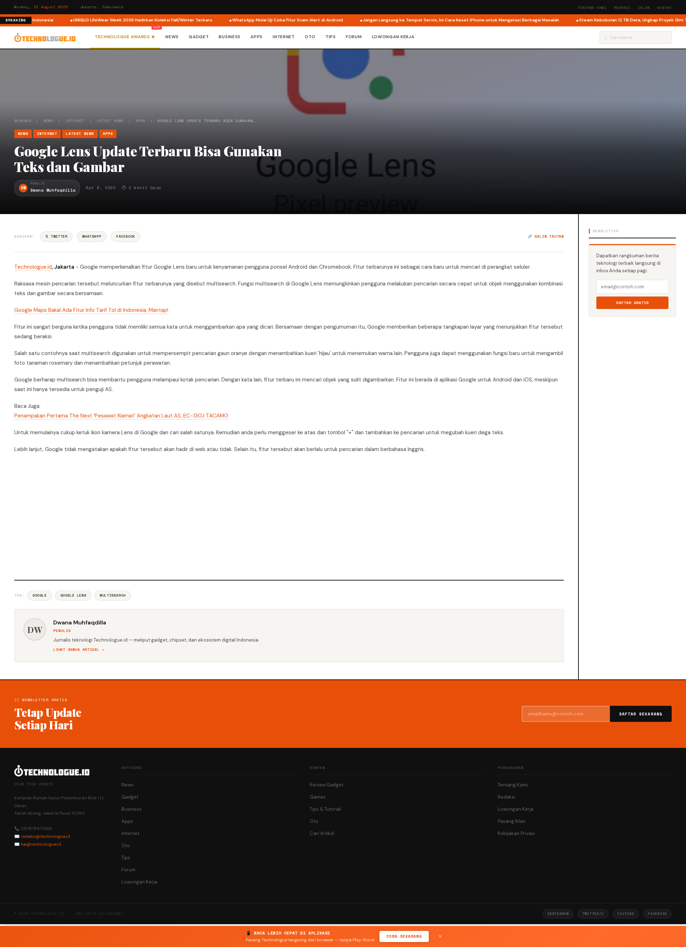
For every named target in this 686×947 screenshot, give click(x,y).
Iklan (644, 7)
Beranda (22, 120)
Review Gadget (326, 785)
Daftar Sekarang (641, 714)
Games (317, 797)
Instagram (557, 913)
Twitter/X (593, 913)
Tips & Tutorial (325, 809)
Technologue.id (33, 266)
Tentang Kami (592, 7)
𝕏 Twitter (56, 236)
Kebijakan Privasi (516, 833)
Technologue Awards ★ (125, 37)
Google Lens (73, 595)
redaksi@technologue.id (45, 836)
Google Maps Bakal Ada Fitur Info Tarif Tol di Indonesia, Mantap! (91, 310)
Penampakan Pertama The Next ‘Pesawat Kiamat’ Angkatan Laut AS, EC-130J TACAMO (121, 415)
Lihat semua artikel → (78, 649)
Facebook (125, 236)
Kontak (664, 7)
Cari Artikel (322, 833)
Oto (310, 37)
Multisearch (113, 595)
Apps (256, 37)
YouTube (625, 913)
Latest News (110, 120)
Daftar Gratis (632, 302)
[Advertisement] (289, 516)
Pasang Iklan (512, 821)
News (172, 37)
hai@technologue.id (41, 844)
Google (40, 595)
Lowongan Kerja (393, 37)
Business (229, 37)
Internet (284, 37)
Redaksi (622, 7)
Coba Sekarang (404, 936)
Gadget (199, 37)
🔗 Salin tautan (546, 236)
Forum (354, 37)
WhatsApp (91, 236)
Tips (330, 37)
